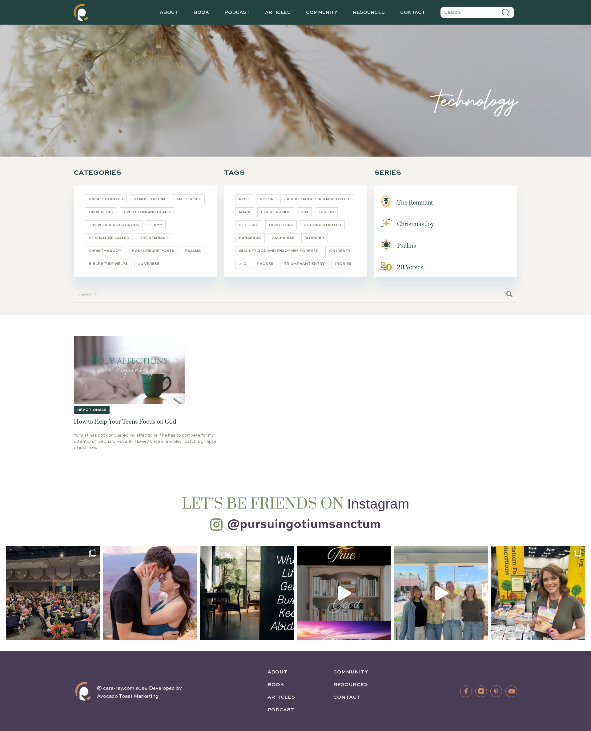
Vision (267, 199)
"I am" (155, 225)
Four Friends (275, 212)
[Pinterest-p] (496, 691)
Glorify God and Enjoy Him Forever (279, 251)
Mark (245, 212)
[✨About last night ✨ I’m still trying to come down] (53, 593)
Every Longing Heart (147, 212)
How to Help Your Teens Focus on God (125, 422)
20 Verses (148, 264)
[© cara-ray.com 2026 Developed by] (83, 691)
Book (201, 12)
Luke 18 (326, 212)
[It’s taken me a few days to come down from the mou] (441, 593)
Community (321, 12)
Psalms (193, 251)
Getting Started (322, 225)
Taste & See (188, 199)
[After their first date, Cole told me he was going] (150, 593)
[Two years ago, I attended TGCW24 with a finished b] (538, 593)
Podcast (237, 12)
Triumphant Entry (304, 264)
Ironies (343, 264)
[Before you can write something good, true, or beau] (344, 593)
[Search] (506, 12)
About (169, 12)
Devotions (281, 225)
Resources (369, 12)
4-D (242, 264)
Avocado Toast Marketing (128, 696)
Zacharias (283, 238)
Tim (304, 212)
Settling (249, 225)
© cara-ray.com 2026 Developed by (139, 688)
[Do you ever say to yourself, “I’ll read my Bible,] (247, 593)
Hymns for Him (149, 199)
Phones (265, 264)
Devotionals (91, 410)
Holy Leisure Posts (153, 251)
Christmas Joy (105, 251)
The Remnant (154, 238)
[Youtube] (511, 691)
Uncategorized (106, 199)
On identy (340, 251)
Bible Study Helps (108, 264)
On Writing (101, 212)
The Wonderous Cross (114, 225)
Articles (278, 12)
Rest (244, 199)
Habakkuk (250, 238)
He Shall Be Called (109, 238)
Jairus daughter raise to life (317, 199)
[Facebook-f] (466, 691)
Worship (314, 238)
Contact (412, 12)
